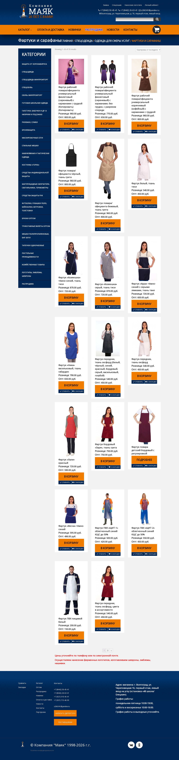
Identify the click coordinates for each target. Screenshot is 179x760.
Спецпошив (116, 5)
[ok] (139, 744)
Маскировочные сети (32, 138)
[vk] (131, 744)
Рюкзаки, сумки (30, 122)
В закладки (78, 130)
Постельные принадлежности (30, 255)
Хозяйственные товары (33, 264)
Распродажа (28, 284)
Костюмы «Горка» (30, 165)
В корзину (71, 123)
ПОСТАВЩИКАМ (65, 722)
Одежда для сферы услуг (112, 40)
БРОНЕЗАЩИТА (28, 130)
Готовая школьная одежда (35, 103)
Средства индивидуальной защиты (35, 174)
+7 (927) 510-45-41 (61, 696)
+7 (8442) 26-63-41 (128, 10)
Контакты (130, 29)
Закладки (22, 687)
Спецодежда (84, 40)
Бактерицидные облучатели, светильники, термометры (36, 186)
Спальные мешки (30, 145)
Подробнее (144, 460)
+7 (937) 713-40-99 (61, 700)
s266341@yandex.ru (150, 10)
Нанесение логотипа (133, 5)
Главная (67, 40)
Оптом (39, 687)
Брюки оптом (28, 218)
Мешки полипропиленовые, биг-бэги (35, 236)
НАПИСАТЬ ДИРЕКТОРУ (65, 713)
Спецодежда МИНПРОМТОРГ (35, 79)
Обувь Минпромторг (32, 95)
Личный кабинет (151, 5)
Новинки (74, 29)
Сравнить (66, 130)
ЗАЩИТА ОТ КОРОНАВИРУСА (34, 64)
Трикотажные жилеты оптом (36, 226)
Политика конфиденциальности (42, 750)
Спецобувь (27, 87)
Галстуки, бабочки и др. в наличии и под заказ (34, 113)
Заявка (106, 5)
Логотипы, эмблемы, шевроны (32, 274)
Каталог (24, 29)
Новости (113, 29)
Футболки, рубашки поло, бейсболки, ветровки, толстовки (34, 207)
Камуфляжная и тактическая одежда (35, 155)
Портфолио (41, 712)
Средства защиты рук (32, 195)
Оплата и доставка (50, 29)
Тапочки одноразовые (33, 245)
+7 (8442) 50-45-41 (108, 10)
